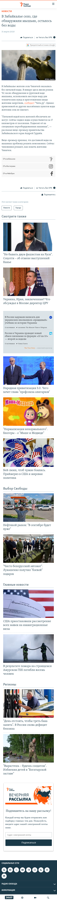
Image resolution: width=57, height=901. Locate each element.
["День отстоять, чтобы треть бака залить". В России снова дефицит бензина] (28, 703)
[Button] (26, 37)
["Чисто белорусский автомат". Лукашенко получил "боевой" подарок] (28, 548)
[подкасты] (22, 897)
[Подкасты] (47, 869)
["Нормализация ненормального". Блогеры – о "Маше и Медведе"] (28, 411)
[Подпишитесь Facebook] (10, 869)
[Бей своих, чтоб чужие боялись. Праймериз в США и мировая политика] (28, 452)
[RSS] (40, 869)
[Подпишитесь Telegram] (28, 869)
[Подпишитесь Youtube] (22, 869)
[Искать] (48, 897)
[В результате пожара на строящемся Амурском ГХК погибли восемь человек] (28, 648)
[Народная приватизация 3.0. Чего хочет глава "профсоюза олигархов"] (28, 370)
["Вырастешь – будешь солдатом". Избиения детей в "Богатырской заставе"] (28, 748)
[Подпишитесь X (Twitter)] (16, 869)
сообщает (29, 103)
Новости (7, 11)
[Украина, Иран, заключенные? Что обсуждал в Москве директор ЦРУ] (28, 282)
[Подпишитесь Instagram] (34, 869)
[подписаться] (4, 875)
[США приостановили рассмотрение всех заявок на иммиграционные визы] (28, 603)
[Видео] (35, 897)
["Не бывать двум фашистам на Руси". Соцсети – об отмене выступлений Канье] (28, 237)
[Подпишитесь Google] (4, 869)
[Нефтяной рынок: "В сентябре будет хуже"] (28, 507)
